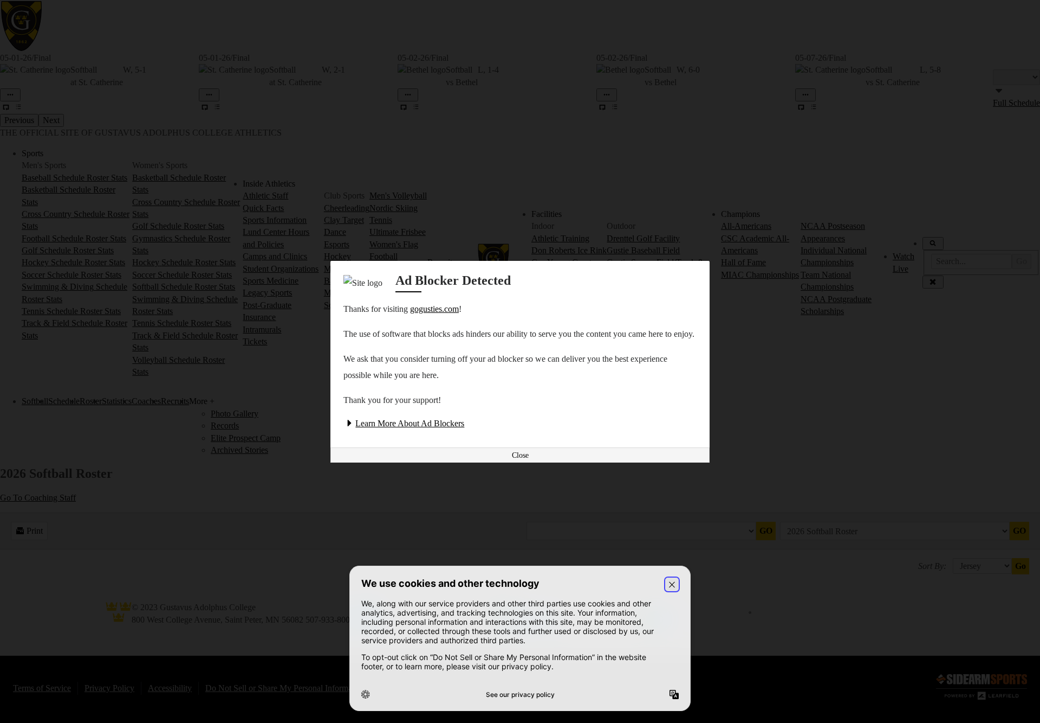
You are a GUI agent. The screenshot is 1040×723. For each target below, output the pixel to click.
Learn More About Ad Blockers (409, 423)
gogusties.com (434, 308)
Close (520, 455)
